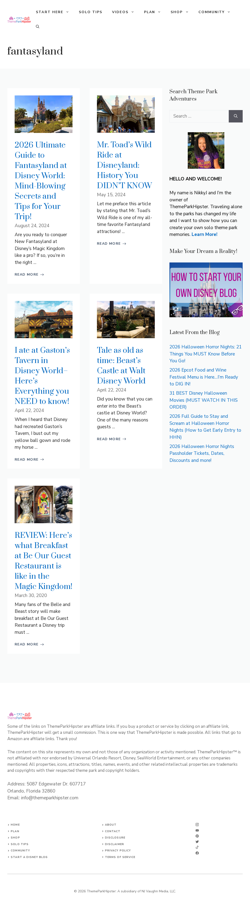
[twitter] (197, 830)
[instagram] (197, 824)
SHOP (177, 12)
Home (15, 825)
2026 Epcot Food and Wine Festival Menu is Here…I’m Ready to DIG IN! (203, 377)
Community (20, 850)
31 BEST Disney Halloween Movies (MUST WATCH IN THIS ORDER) (203, 400)
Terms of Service (120, 857)
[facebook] (197, 847)
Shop (15, 837)
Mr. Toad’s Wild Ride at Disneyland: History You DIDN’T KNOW (124, 165)
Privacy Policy (118, 850)
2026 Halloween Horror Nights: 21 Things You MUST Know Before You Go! (205, 354)
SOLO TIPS (90, 12)
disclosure (115, 837)
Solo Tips (20, 844)
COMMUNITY (211, 12)
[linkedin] (197, 853)
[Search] (236, 116)
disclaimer (114, 844)
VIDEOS (120, 12)
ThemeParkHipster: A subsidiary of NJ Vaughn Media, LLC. (131, 891)
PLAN (149, 12)
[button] (37, 26)
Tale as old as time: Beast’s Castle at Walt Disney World (121, 365)
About (111, 825)
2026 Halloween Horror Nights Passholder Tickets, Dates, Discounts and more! (201, 453)
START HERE (49, 12)
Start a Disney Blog (29, 857)
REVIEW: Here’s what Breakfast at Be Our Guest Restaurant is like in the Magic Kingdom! (44, 561)
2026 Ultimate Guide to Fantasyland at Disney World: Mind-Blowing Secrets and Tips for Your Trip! (41, 181)
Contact (113, 831)
